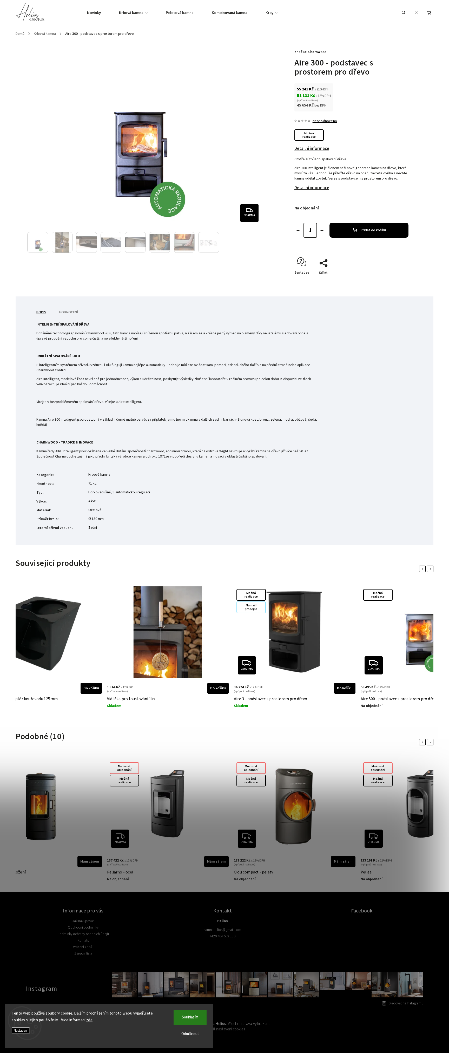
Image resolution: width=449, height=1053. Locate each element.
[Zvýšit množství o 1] (322, 230)
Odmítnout (190, 1034)
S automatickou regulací (131, 492)
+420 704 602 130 (222, 936)
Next (431, 568)
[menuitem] (98, 13)
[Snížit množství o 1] (298, 230)
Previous (423, 568)
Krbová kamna (99, 474)
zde (89, 1020)
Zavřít (392, 282)
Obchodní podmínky (83, 927)
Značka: (310, 52)
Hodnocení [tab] (68, 312)
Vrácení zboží (83, 947)
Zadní (92, 527)
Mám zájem (89, 861)
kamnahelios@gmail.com (222, 929)
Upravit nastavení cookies (224, 1029)
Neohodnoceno (325, 121)
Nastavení (21, 1030)
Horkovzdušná (99, 492)
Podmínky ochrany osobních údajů (83, 934)
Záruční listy (83, 953)
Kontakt (83, 940)
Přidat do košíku (373, 230)
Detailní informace (311, 148)
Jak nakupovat (83, 921)
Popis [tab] (41, 312)
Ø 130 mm (96, 518)
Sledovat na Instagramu (406, 1003)
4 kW (92, 501)
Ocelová (94, 510)
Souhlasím (190, 1017)
